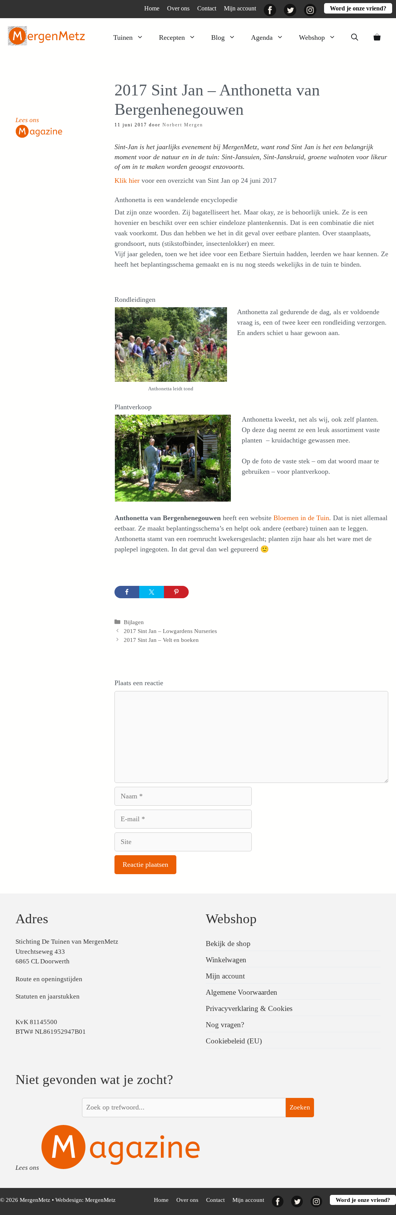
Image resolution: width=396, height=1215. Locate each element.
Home (151, 8)
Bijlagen (134, 622)
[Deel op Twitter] (151, 592)
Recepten (172, 37)
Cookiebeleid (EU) (234, 1041)
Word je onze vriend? (358, 8)
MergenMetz (100, 1200)
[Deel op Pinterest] (176, 592)
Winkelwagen (226, 960)
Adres (31, 918)
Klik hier (128, 180)
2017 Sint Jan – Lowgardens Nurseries (170, 631)
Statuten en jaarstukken (47, 996)
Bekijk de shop (228, 943)
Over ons (178, 8)
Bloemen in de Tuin (301, 518)
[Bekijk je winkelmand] (377, 37)
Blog (218, 37)
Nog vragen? (225, 1025)
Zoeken (300, 1107)
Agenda (262, 37)
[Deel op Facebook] (126, 592)
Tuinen (123, 37)
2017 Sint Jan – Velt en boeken (161, 639)
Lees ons (27, 120)
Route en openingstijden (48, 979)
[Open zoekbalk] (354, 37)
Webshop (312, 37)
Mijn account (240, 8)
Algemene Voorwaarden (241, 992)
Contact (206, 8)
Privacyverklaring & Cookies (249, 1008)
